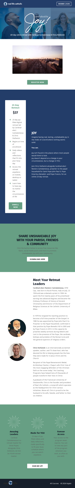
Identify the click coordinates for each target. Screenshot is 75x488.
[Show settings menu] (57, 72)
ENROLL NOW (15, 206)
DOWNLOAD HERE (37, 259)
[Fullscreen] (61, 72)
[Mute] (54, 72)
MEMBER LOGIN (64, 4)
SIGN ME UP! (37, 466)
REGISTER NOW (37, 82)
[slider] (35, 72)
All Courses (54, 483)
